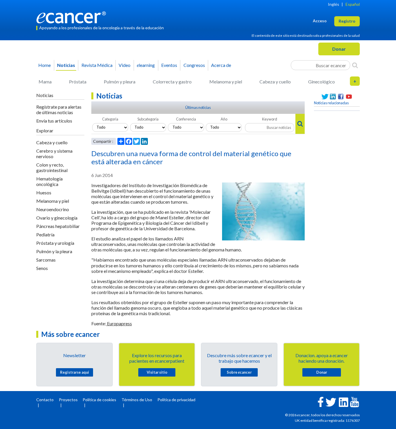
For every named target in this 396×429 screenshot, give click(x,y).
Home (44, 65)
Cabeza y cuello (275, 81)
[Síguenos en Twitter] (324, 96)
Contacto (45, 399)
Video (124, 65)
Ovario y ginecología (56, 217)
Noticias (66, 65)
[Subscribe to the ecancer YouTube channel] (354, 401)
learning (146, 65)
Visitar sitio (157, 372)
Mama (45, 81)
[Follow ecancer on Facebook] (320, 401)
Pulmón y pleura (119, 81)
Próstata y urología (55, 243)
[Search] (355, 65)
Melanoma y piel (225, 81)
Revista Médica (96, 65)
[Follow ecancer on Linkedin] (343, 401)
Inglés (333, 4)
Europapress (119, 323)
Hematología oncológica (49, 181)
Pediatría (45, 234)
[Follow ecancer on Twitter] (331, 401)
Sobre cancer (239, 372)
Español (353, 4)
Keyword (269, 119)
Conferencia (186, 119)
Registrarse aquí (74, 372)
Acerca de (221, 65)
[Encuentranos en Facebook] (340, 96)
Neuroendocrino (52, 209)
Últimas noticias (198, 107)
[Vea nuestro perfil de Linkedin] (333, 96)
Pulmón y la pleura (54, 251)
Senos (42, 268)
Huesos (43, 192)
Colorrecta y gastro (172, 81)
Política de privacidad (176, 399)
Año (224, 119)
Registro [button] (347, 21)
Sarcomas (46, 259)
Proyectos (68, 399)
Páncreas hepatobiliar (58, 226)
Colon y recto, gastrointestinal (52, 167)
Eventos (169, 65)
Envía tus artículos (54, 120)
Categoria (110, 119)
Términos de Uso (136, 399)
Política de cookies (99, 399)
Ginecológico (321, 81)
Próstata (77, 81)
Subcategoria (148, 119)
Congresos (194, 65)
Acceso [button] (320, 20)
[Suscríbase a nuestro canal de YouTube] (349, 96)
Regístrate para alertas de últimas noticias (58, 109)
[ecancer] (72, 16)
